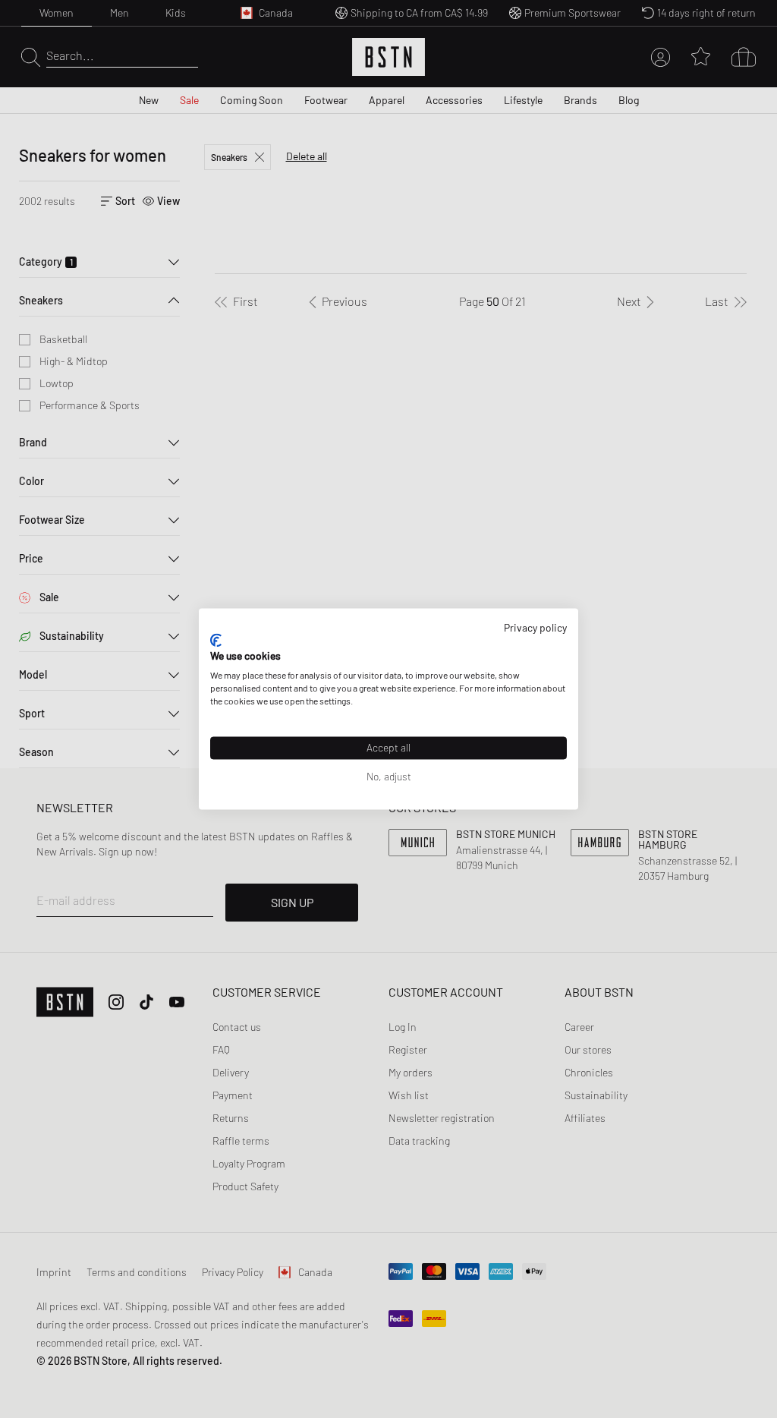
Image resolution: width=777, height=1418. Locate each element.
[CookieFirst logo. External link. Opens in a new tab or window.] (216, 640)
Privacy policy (535, 627)
